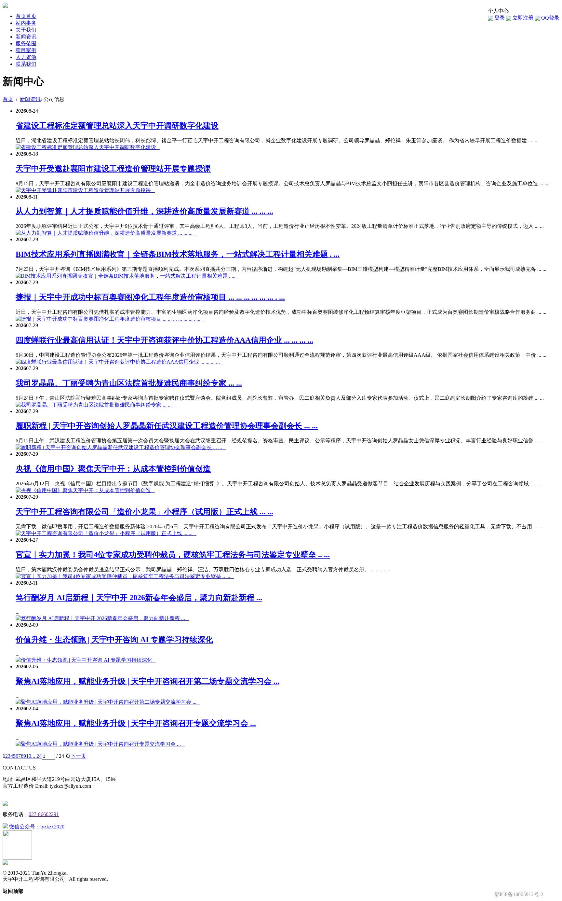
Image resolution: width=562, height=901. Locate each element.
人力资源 (26, 57)
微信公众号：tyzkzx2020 (36, 826)
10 (28, 756)
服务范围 (26, 43)
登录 (499, 18)
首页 (26, 16)
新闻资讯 (26, 36)
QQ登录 (549, 18)
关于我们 (26, 30)
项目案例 (26, 50)
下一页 (78, 756)
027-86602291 (44, 814)
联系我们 (26, 64)
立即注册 (522, 18)
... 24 (36, 756)
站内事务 (26, 23)
